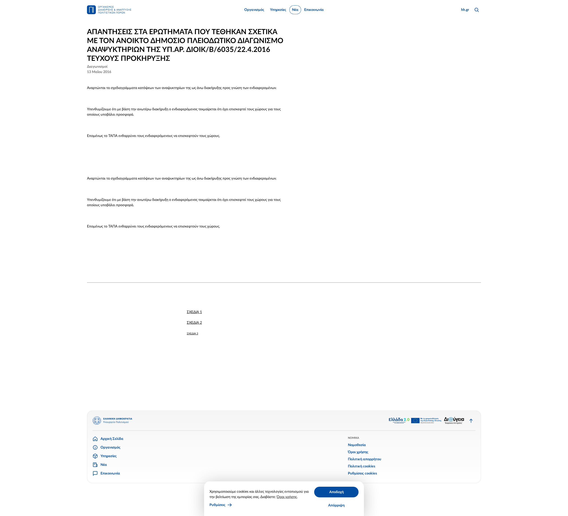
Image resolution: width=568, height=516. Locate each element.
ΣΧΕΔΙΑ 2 (194, 322)
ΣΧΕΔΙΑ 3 (192, 333)
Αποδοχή (336, 492)
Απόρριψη (336, 505)
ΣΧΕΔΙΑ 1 (194, 312)
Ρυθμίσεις (217, 505)
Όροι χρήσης (287, 497)
